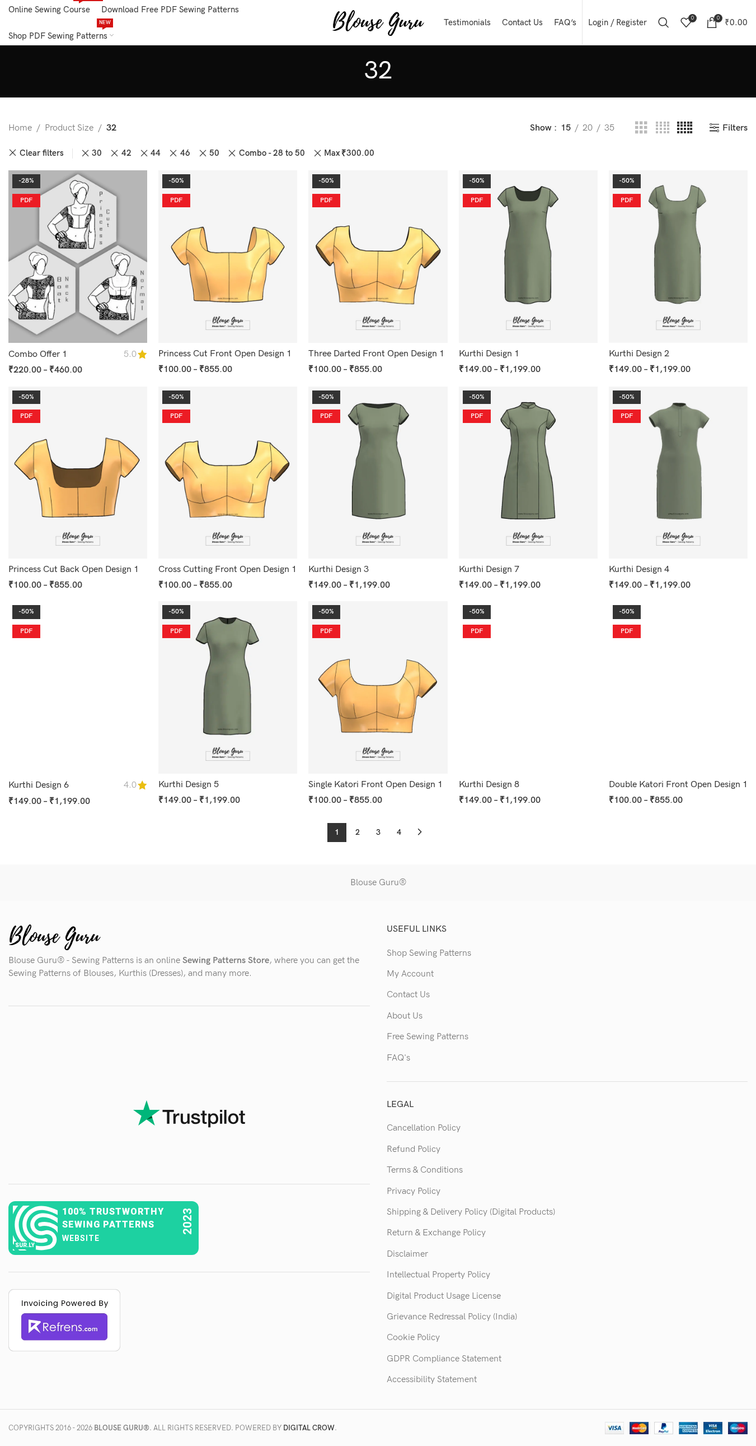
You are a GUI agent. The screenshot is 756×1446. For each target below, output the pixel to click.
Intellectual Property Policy (438, 1275)
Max (349, 153)
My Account (410, 974)
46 (185, 153)
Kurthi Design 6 (38, 785)
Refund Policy (413, 1149)
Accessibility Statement (432, 1379)
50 (214, 153)
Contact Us (408, 994)
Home (20, 128)
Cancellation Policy (424, 1128)
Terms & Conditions (425, 1170)
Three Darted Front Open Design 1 (376, 353)
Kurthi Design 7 (489, 569)
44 (156, 153)
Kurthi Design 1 (489, 353)
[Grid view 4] (662, 128)
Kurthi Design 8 (489, 784)
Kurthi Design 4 (639, 569)
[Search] (663, 22)
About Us (404, 1016)
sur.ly (25, 1245)
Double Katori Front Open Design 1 (678, 784)
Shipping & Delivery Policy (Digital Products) (471, 1212)
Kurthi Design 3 (338, 569)
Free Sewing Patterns (427, 1036)
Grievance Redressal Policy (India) (452, 1317)
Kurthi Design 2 (639, 353)
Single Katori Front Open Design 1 (375, 784)
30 (97, 153)
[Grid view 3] (641, 128)
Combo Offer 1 (37, 354)
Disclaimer (407, 1254)
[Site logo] (378, 22)
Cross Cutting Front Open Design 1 (227, 569)
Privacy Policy (413, 1191)
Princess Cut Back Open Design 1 (73, 569)
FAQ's (398, 1058)
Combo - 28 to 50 (272, 153)
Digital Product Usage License (444, 1296)
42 (126, 153)
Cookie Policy (413, 1337)
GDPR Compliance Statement (444, 1359)
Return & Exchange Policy (436, 1233)
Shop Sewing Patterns (429, 953)
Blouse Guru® (378, 882)
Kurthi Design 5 (188, 784)
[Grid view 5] (684, 128)
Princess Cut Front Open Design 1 (225, 353)
